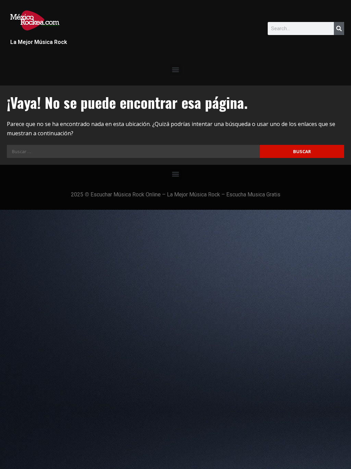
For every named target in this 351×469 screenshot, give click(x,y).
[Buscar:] (133, 151)
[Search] (339, 28)
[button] (175, 69)
